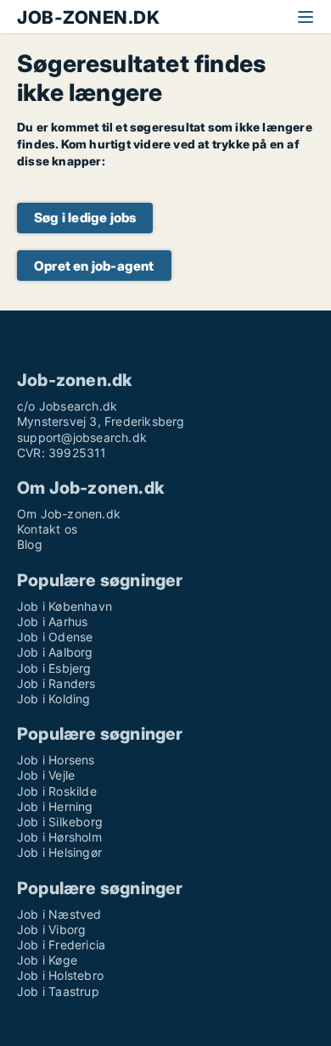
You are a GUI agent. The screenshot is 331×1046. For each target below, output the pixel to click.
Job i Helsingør (59, 852)
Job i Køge (47, 960)
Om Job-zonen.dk (69, 513)
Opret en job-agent (94, 266)
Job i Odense (55, 636)
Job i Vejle (46, 775)
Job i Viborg (51, 929)
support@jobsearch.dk (82, 437)
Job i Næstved (59, 914)
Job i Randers (56, 683)
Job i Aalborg (55, 652)
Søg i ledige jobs (85, 218)
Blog (29, 544)
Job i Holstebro (60, 975)
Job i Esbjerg (54, 668)
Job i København (64, 606)
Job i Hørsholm (59, 837)
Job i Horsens (56, 759)
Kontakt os (47, 529)
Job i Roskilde (57, 791)
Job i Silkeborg (60, 821)
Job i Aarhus (52, 621)
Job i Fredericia (61, 944)
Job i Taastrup (58, 991)
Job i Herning (55, 806)
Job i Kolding (54, 698)
